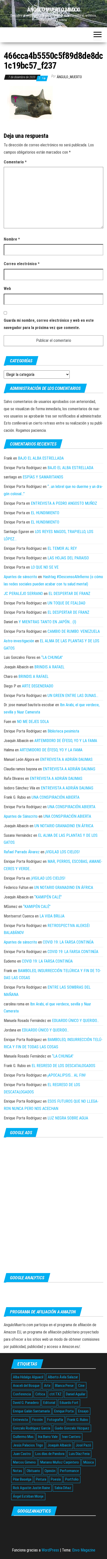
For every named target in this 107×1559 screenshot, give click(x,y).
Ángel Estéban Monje (28, 1496)
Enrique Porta (64, 1411)
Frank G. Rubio (77, 1419)
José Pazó (83, 1445)
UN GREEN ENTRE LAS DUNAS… (73, 695)
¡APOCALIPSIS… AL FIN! (67, 1075)
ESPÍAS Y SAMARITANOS (43, 477)
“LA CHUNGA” (52, 657)
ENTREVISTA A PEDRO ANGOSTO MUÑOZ (64, 503)
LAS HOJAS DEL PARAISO (68, 558)
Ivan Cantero (71, 1436)
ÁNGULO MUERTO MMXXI (53, 10)
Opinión (50, 1471)
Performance (69, 1471)
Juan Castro (22, 1453)
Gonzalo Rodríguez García (31, 1428)
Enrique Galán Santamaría (31, 1411)
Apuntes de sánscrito (20, 576)
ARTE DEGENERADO (37, 686)
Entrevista (20, 1419)
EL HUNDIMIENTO (45, 512)
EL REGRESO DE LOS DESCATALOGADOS (63, 1065)
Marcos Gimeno (24, 1462)
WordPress (50, 1550)
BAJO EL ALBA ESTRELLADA (41, 458)
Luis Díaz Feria (79, 1453)
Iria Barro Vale (48, 1436)
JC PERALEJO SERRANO (23, 593)
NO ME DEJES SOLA (33, 721)
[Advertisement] (53, 1205)
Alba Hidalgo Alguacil (28, 1377)
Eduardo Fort (69, 1402)
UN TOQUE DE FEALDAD (66, 603)
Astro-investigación (19, 641)
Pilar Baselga (22, 1479)
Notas (17, 1471)
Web (7, 288)
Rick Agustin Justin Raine (31, 1488)
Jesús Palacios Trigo (28, 1445)
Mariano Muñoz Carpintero (59, 1462)
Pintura (41, 1479)
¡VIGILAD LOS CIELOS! (62, 852)
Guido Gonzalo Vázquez (72, 1428)
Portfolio (72, 1479)
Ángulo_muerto (69, 77)
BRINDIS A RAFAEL (49, 667)
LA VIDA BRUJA (52, 916)
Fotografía (55, 1419)
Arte (47, 1385)
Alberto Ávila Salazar (63, 1377)
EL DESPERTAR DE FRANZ (69, 593)
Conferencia (22, 1394)
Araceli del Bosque (26, 1385)
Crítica (40, 1394)
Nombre (12, 239)
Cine (81, 1385)
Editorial (49, 1402)
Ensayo (83, 1411)
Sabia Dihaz (62, 1488)
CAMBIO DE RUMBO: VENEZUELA (74, 631)
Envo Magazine (83, 1550)
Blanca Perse (64, 1385)
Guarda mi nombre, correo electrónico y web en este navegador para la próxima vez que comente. (49, 324)
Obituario (33, 1471)
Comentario (15, 162)
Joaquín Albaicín (59, 1445)
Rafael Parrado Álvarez (22, 852)
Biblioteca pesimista (63, 731)
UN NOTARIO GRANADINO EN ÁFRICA (63, 825)
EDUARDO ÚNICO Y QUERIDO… (75, 1020)
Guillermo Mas (23, 1436)
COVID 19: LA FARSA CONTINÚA (68, 942)
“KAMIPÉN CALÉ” (48, 897)
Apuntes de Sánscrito (21, 816)
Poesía (56, 1479)
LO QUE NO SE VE (44, 567)
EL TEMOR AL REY (62, 548)
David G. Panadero (26, 1402)
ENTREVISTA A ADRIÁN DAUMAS (66, 759)
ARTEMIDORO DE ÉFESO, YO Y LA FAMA (65, 740)
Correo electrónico (22, 263)
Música (88, 1462)
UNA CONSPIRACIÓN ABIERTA (55, 797)
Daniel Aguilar (75, 1394)
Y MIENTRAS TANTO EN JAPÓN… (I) (47, 621)
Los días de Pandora (49, 1453)
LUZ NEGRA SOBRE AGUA (68, 1118)
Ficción (37, 1419)
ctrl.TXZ (55, 1394)
